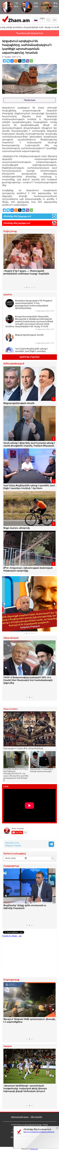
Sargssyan (34, 1149)
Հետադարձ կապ (20, 1117)
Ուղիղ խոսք (10, 231)
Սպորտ (7, 1046)
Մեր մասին (36, 1117)
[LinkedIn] (23, 61)
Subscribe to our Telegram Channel (13, 844)
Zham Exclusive (10, 709)
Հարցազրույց (11, 866)
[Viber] (27, 61)
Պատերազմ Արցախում (29, 33)
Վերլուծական (11, 638)
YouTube (22, 223)
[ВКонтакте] (12, 61)
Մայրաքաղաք (11, 980)
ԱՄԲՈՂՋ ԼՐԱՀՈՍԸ (30, 357)
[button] (6, 259)
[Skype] (8, 61)
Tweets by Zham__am (12, 936)
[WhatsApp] (31, 61)
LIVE (6, 787)
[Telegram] (4, 61)
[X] (19, 61)
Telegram (22, 216)
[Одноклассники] (16, 61)
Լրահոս (7, 295)
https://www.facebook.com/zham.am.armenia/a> (39, 1132)
